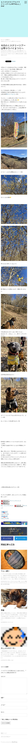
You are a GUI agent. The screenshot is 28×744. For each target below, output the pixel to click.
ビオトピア (14, 52)
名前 (2, 697)
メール (3, 705)
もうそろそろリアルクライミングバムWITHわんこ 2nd (12, 4)
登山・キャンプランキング (7, 505)
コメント (3, 676)
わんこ (13, 50)
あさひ (22, 50)
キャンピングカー (8, 52)
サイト (2, 712)
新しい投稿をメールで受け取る (10, 719)
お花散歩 (9, 50)
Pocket (13, 61)
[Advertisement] (14, 23)
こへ (25, 50)
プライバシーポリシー (5, 736)
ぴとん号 (2, 52)
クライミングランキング (15, 500)
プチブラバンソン (20, 52)
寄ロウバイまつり (11, 53)
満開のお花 (18, 53)
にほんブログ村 (5, 514)
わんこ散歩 (17, 50)
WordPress (14, 742)
